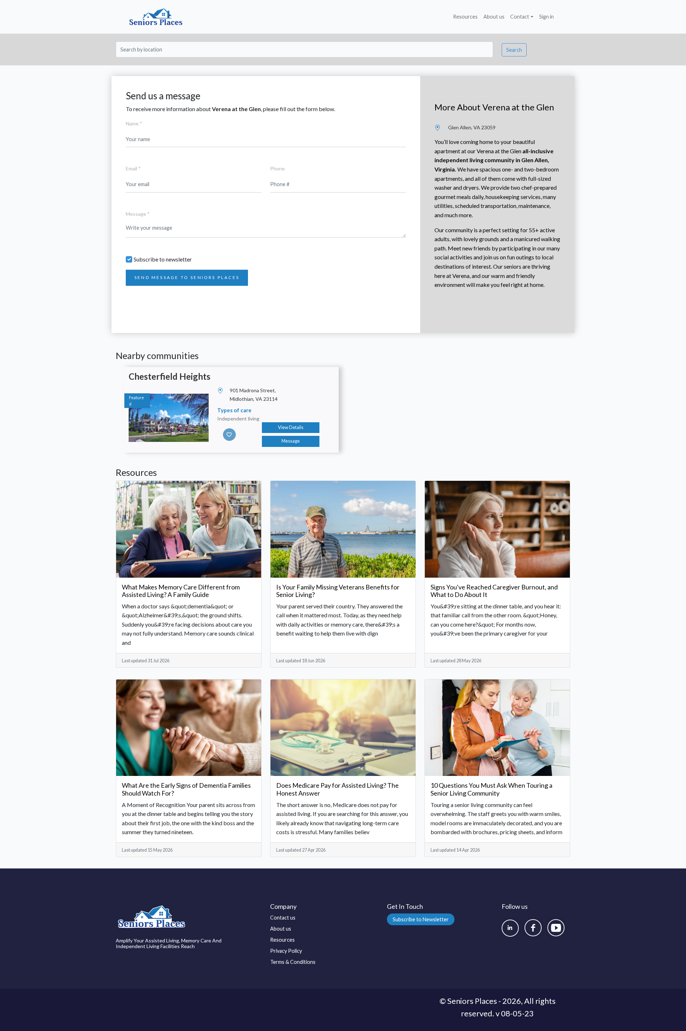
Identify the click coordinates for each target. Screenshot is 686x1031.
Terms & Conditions (292, 962)
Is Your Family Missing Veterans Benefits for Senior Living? (337, 591)
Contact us (282, 918)
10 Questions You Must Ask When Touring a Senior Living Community (491, 789)
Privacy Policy (286, 951)
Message (291, 441)
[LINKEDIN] (510, 928)
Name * (134, 123)
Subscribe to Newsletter (421, 919)
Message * (138, 214)
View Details (290, 427)
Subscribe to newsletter (163, 259)
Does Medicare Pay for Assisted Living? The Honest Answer (337, 789)
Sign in (546, 17)
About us (493, 17)
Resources (465, 17)
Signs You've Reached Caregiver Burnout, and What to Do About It (494, 591)
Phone (277, 168)
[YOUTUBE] (556, 927)
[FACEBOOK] (533, 927)
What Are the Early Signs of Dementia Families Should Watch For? (186, 789)
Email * (133, 168)
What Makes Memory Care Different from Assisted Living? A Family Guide (181, 591)
